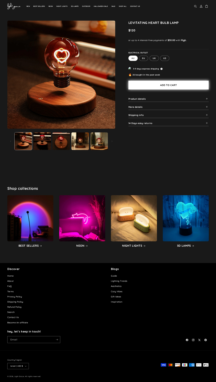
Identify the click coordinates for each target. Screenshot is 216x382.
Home (10, 276)
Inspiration (116, 301)
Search (11, 312)
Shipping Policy (15, 301)
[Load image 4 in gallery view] (80, 141)
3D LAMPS (184, 245)
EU (143, 58)
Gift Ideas (116, 296)
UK (154, 58)
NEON (80, 245)
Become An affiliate (17, 322)
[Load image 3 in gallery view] (61, 141)
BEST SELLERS (29, 245)
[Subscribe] (57, 339)
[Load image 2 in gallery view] (42, 141)
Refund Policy (14, 307)
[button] (193, 6)
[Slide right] (112, 141)
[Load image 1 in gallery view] (23, 141)
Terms (10, 291)
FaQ (9, 286)
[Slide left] (10, 141)
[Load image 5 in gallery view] (99, 141)
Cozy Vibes (117, 291)
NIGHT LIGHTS (132, 245)
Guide (114, 276)
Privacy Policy (14, 296)
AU (133, 58)
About (10, 281)
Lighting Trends (119, 281)
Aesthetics (116, 286)
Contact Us (13, 317)
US (164, 58)
